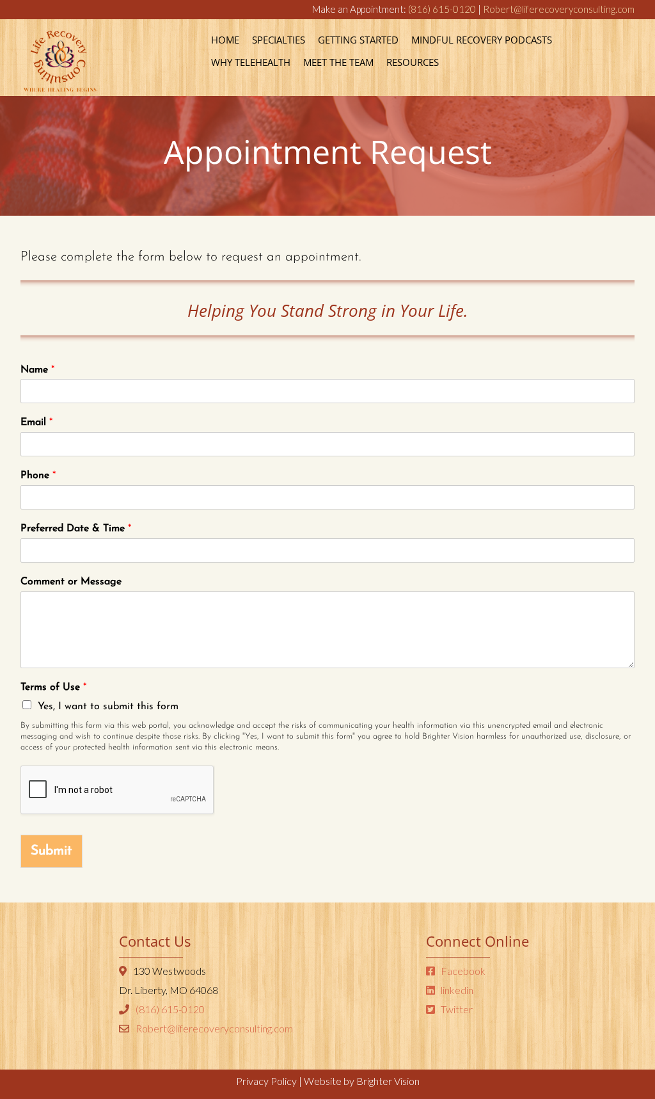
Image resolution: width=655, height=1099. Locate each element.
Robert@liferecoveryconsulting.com (559, 9)
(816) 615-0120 (442, 9)
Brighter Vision (388, 1081)
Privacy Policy (266, 1081)
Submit (51, 851)
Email (36, 422)
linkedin (456, 990)
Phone (38, 475)
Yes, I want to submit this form (108, 707)
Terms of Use (53, 687)
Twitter (456, 1009)
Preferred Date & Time (75, 529)
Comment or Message (71, 582)
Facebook (462, 971)
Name (37, 370)
